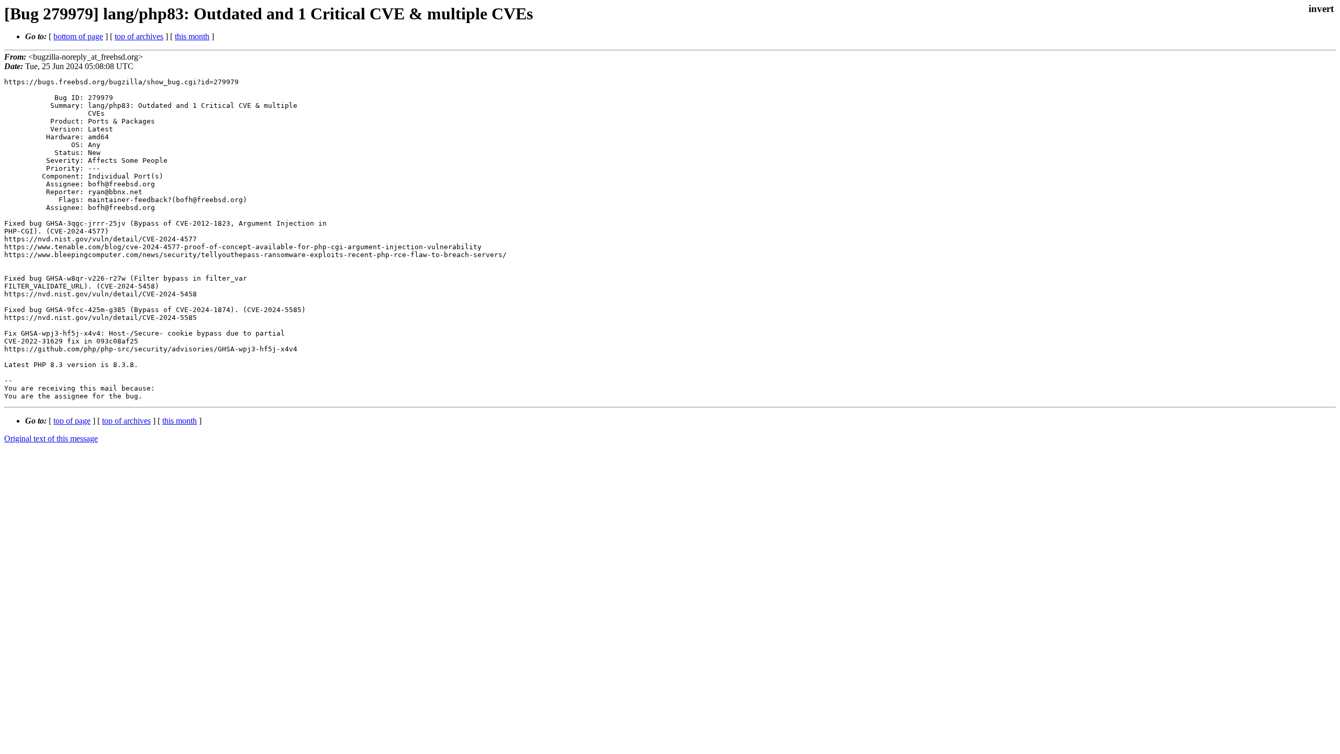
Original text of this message (51, 438)
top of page (72, 420)
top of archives (139, 36)
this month (192, 36)
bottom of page (78, 36)
